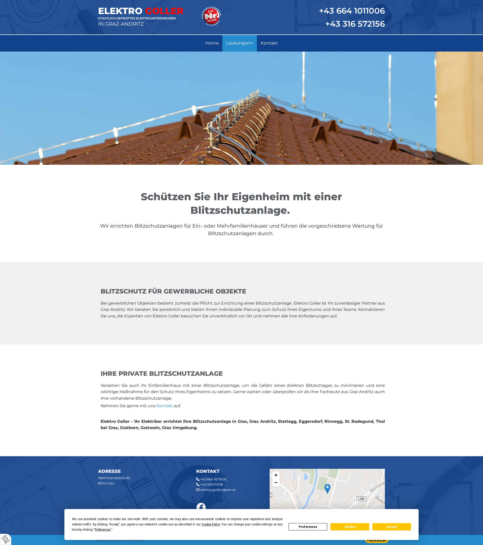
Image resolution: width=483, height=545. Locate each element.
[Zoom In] (276, 475)
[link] (239, 43)
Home (212, 43)
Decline (350, 527)
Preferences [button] (103, 529)
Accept (391, 527)
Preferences (308, 527)
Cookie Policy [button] (211, 524)
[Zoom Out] (276, 482)
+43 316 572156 (355, 24)
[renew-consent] (5, 539)
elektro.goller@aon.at (218, 490)
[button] (327, 489)
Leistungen (238, 43)
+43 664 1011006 (213, 479)
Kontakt (269, 43)
